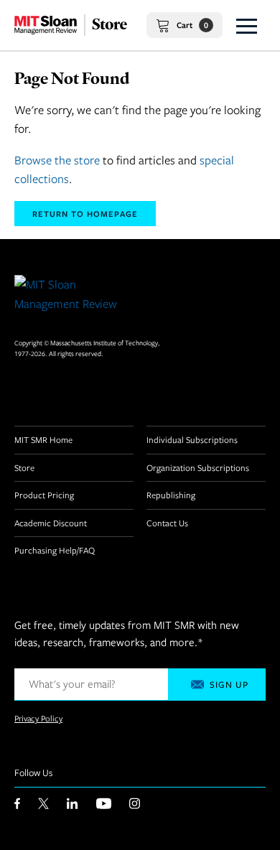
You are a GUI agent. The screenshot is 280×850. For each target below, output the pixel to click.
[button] (247, 25)
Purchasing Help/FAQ (54, 550)
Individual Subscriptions (192, 439)
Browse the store (57, 160)
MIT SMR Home (43, 439)
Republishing (170, 494)
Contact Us (167, 522)
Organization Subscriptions (197, 467)
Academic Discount (50, 522)
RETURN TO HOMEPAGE (85, 213)
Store (24, 467)
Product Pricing (44, 494)
